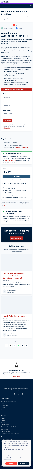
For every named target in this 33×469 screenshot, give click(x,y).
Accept (11, 463)
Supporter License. (10, 160)
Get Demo (8, 120)
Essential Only (23, 463)
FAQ (4, 205)
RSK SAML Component (21, 147)
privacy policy (6, 128)
